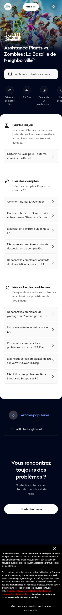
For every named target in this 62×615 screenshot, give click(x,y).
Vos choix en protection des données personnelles (31, 608)
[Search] (54, 7)
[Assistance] (8, 7)
